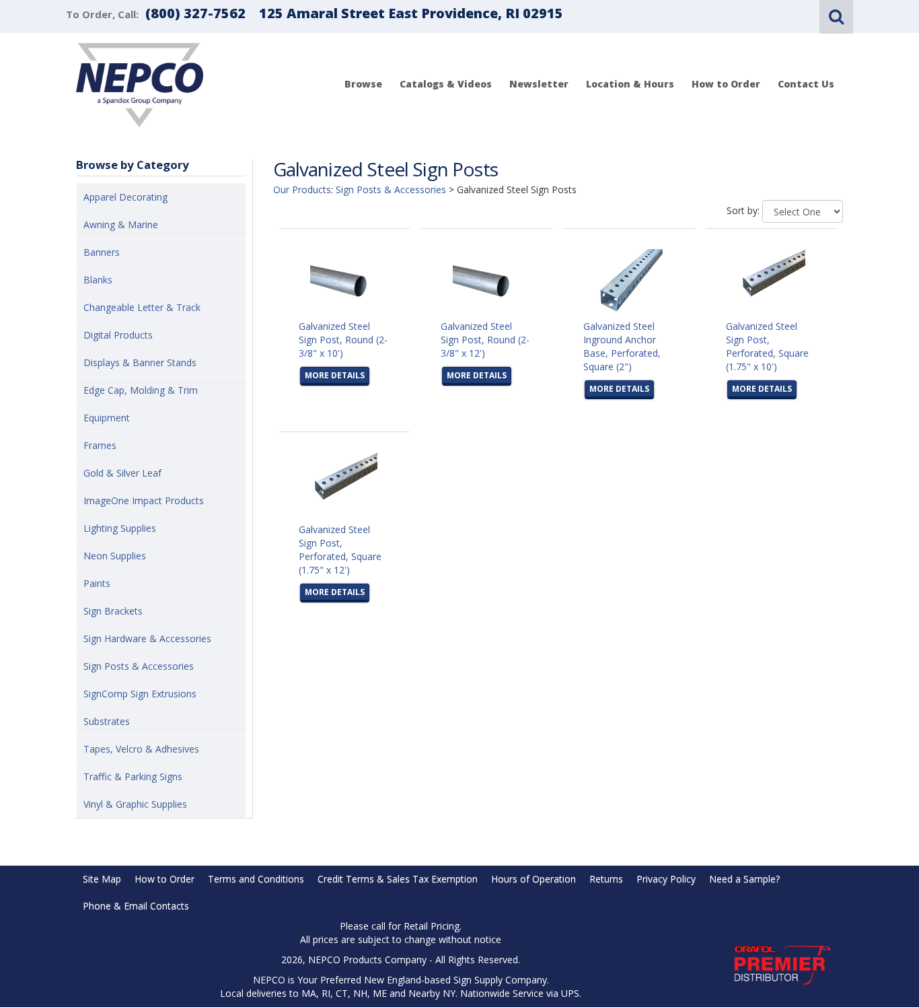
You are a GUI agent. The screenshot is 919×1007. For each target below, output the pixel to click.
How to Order (726, 83)
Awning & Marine (120, 224)
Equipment (106, 417)
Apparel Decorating (125, 196)
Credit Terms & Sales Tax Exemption (398, 878)
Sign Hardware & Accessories (147, 638)
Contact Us (806, 83)
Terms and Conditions (256, 878)
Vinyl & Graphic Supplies (135, 804)
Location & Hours (630, 83)
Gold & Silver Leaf (122, 472)
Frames (99, 445)
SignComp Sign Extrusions (139, 693)
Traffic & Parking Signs (132, 776)
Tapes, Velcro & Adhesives (141, 748)
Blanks (97, 279)
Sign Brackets (113, 610)
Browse (363, 83)
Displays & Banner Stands (139, 362)
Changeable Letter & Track (141, 307)
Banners (101, 252)
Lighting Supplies (119, 528)
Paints (96, 583)
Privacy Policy (666, 878)
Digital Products (118, 334)
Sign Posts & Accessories (138, 666)
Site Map (102, 878)
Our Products (302, 189)
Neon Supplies (114, 555)
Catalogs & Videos (446, 83)
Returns (606, 878)
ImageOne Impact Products (143, 500)
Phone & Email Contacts (136, 905)
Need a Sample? (744, 878)
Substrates (106, 721)
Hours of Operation (533, 878)
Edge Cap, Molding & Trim (140, 390)
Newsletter (538, 83)
